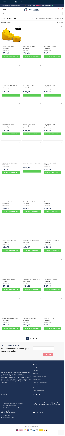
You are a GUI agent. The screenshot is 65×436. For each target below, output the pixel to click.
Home (3, 18)
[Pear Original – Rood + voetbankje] (53, 74)
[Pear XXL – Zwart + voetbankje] (32, 151)
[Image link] (11, 368)
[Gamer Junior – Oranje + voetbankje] (11, 190)
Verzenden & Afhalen (39, 376)
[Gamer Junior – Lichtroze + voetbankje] (11, 307)
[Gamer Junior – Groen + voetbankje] (11, 229)
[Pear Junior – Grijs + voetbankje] (32, 74)
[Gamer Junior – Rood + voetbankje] (53, 151)
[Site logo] (31, 9)
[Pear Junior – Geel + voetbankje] (11, 35)
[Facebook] (34, 413)
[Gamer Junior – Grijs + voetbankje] (53, 307)
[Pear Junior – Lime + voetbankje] (32, 35)
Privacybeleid (37, 385)
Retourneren (37, 379)
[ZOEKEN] (61, 13)
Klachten (35, 368)
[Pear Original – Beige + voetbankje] (32, 112)
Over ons (35, 388)
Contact (35, 370)
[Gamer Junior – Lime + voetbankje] (53, 190)
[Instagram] (37, 413)
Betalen (35, 373)
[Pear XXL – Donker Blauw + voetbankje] (11, 151)
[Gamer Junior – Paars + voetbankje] (53, 268)
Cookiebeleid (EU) (38, 390)
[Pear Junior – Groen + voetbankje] (53, 35)
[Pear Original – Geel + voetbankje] (11, 112)
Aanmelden (48, 354)
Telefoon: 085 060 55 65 (9, 405)
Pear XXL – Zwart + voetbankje (32, 163)
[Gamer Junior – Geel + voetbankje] (32, 190)
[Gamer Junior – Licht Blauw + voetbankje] (53, 229)
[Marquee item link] (23, 6)
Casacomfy (5, 50)
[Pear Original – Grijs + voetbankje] (53, 112)
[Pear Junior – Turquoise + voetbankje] (11, 74)
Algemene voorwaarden (40, 382)
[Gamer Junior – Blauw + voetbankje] (11, 268)
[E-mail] (40, 413)
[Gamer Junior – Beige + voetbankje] (32, 307)
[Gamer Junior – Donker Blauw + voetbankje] (32, 268)
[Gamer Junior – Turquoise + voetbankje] (32, 229)
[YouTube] (43, 413)
